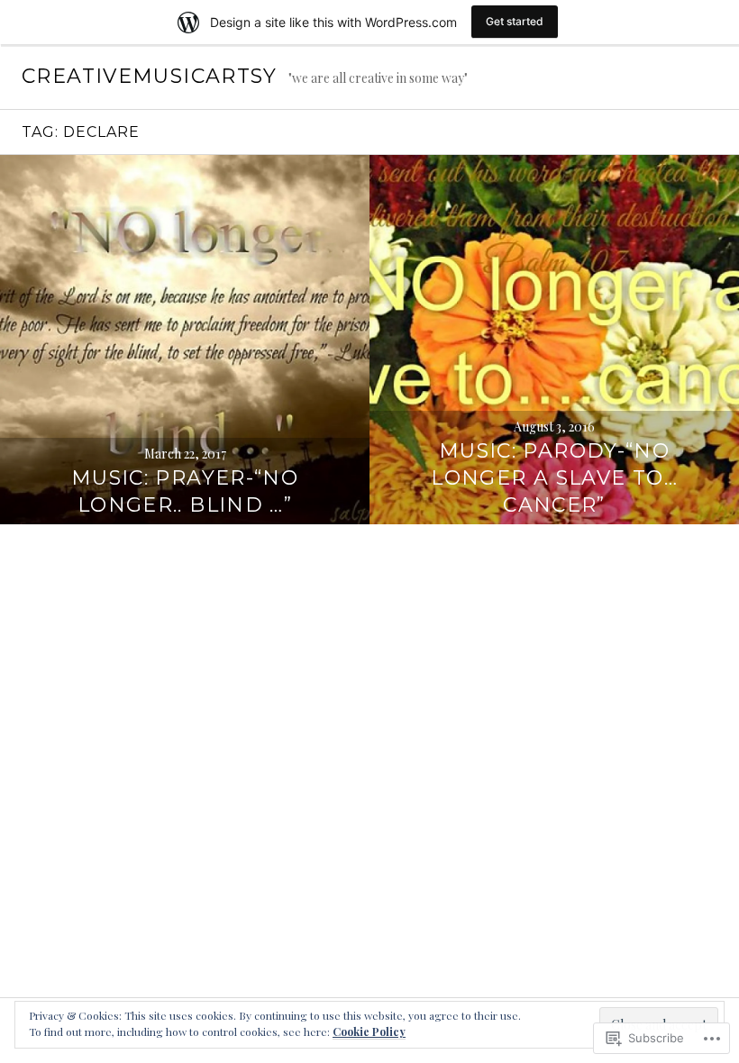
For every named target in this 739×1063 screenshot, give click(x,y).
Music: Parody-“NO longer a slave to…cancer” (554, 478)
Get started (514, 21)
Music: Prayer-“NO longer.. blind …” (184, 491)
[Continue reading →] (185, 339)
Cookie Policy (369, 1031)
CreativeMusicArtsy (150, 76)
